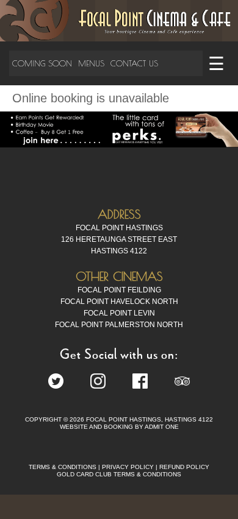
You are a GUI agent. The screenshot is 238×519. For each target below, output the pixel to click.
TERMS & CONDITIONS (62, 467)
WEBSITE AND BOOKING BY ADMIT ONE (119, 426)
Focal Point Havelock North (119, 301)
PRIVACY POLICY (128, 467)
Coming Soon (42, 63)
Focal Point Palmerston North (119, 324)
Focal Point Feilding (119, 290)
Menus (91, 63)
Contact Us (134, 63)
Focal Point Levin (119, 313)
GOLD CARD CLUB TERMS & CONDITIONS (119, 474)
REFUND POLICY (184, 467)
